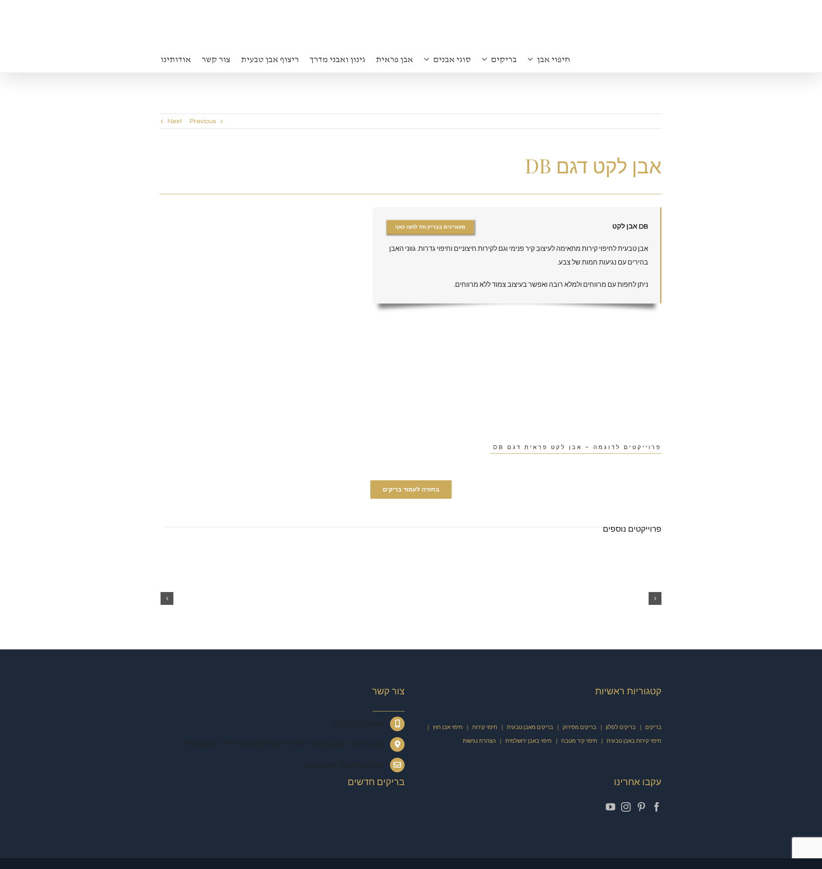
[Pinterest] (641, 807)
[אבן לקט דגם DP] (230, 814)
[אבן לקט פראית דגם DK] (257, 814)
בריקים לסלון (621, 727)
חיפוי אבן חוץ (448, 727)
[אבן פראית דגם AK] (347, 554)
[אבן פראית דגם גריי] (473, 554)
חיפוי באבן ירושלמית (528, 741)
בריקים (653, 727)
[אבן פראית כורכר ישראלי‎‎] (203, 814)
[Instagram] (626, 807)
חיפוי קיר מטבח (579, 741)
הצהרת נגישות (479, 741)
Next (174, 121)
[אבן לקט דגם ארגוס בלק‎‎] (222, 554)
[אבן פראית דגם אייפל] (598, 554)
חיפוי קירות (484, 727)
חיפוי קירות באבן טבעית (634, 741)
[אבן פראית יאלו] (284, 814)
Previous (203, 121)
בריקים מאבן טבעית (530, 727)
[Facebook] (656, 807)
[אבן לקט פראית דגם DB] (267, 214)
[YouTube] (610, 807)
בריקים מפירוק (579, 727)
